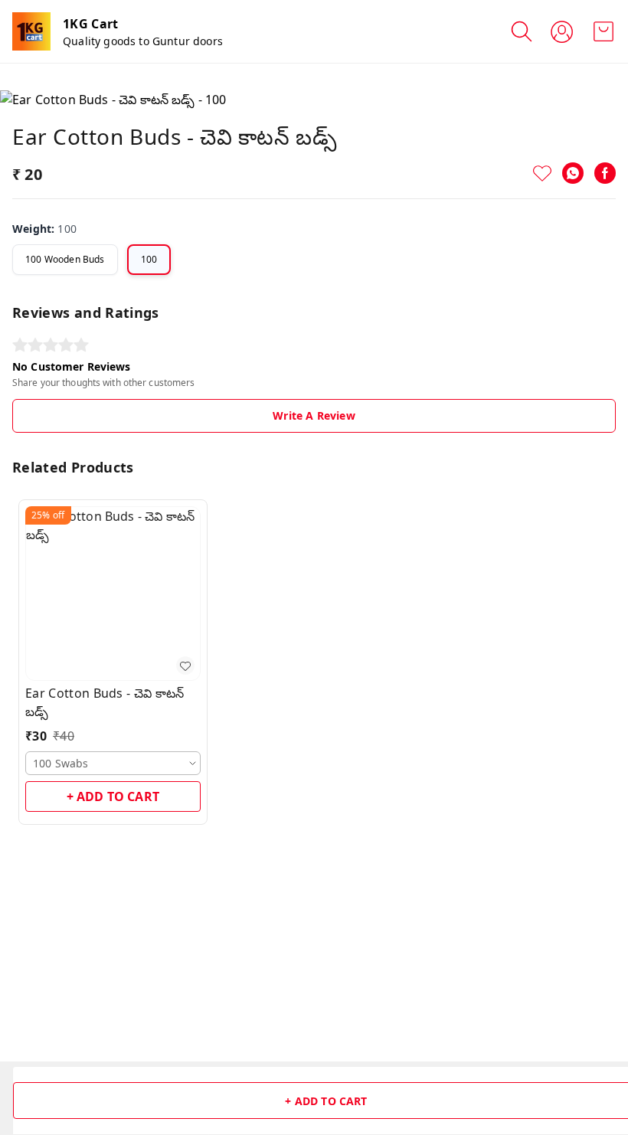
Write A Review (314, 415)
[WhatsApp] (573, 173)
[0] (603, 31)
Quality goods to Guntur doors (143, 41)
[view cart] (603, 31)
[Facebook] (605, 173)
